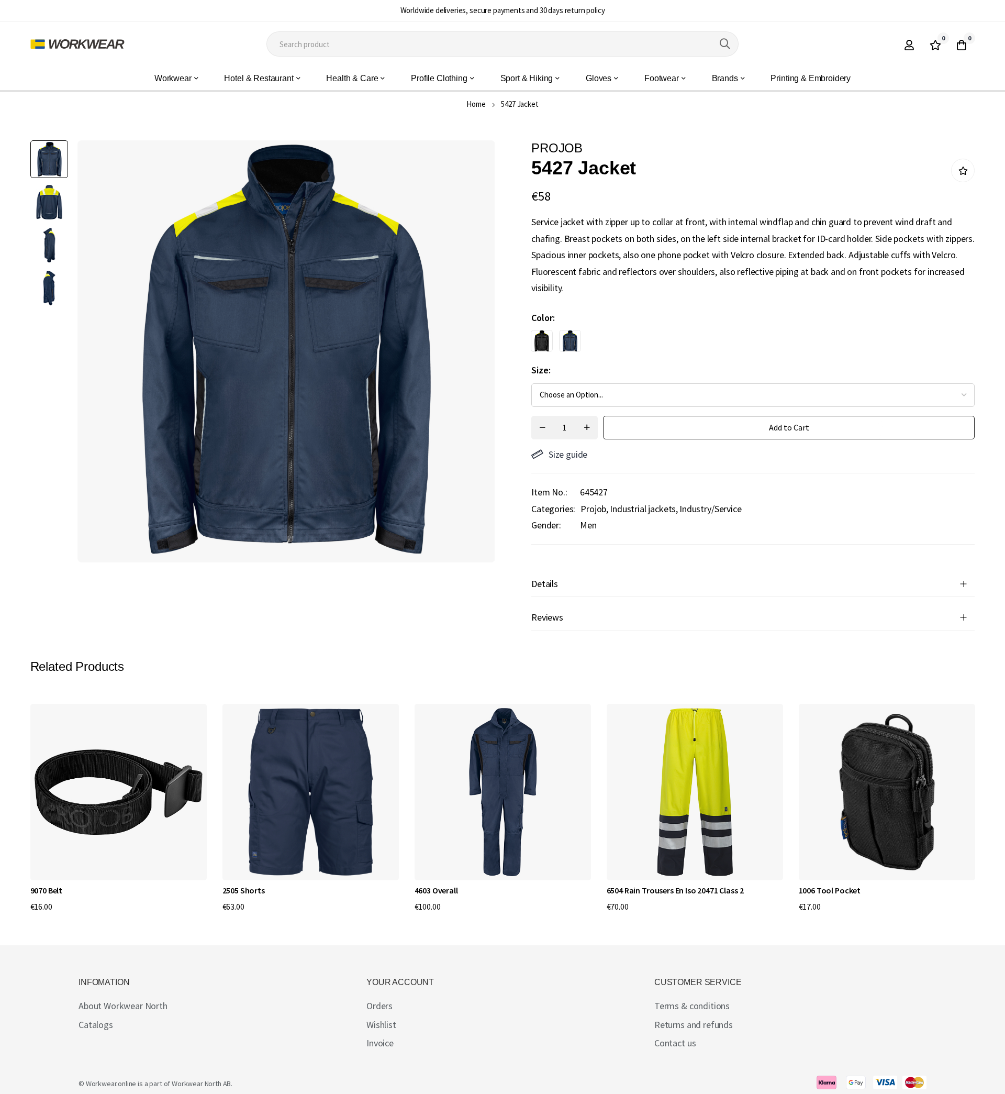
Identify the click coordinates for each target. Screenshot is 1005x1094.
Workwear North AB (201, 1083)
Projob (593, 509)
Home (475, 104)
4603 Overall (436, 890)
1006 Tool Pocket (830, 890)
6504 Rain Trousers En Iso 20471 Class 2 (675, 890)
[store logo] (77, 44)
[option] (541, 340)
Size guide (568, 454)
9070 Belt (46, 890)
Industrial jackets (643, 509)
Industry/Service (710, 509)
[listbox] (743, 343)
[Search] (725, 44)
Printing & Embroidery (810, 78)
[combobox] (502, 44)
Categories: (553, 509)
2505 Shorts (243, 890)
